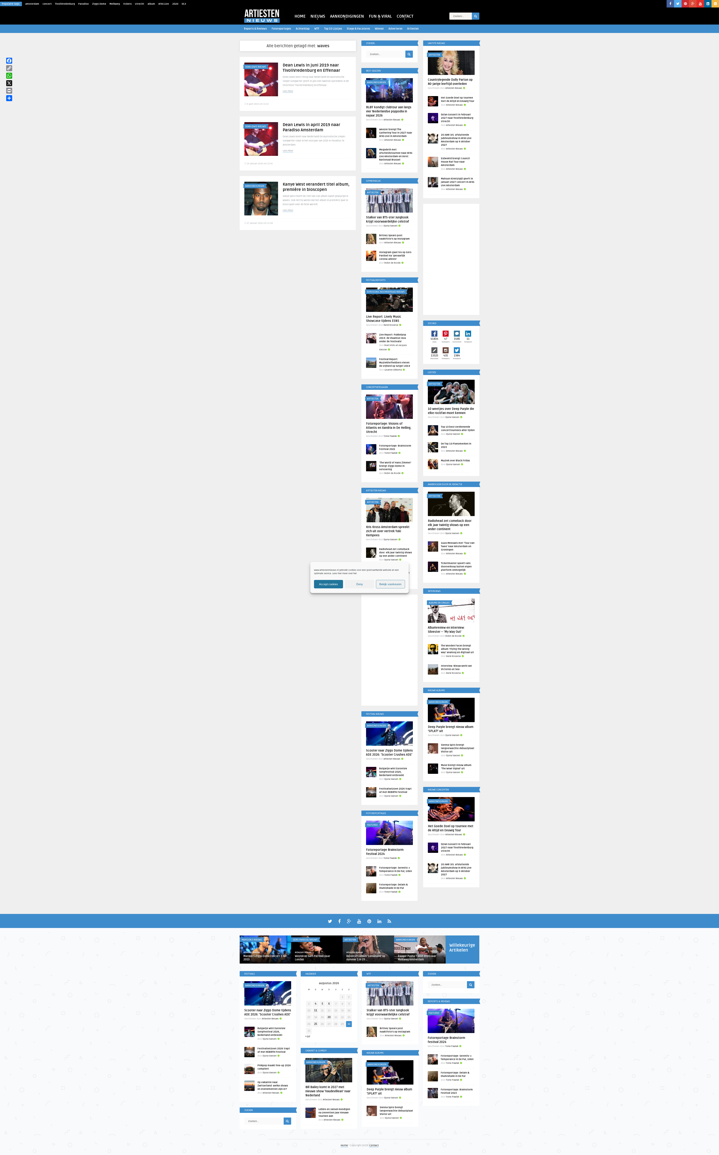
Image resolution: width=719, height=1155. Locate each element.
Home (344, 1145)
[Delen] (9, 98)
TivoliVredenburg (65, 3)
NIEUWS (317, 16)
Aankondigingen (254, 186)
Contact (374, 1145)
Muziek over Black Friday (455, 460)
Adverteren (395, 28)
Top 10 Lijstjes (333, 28)
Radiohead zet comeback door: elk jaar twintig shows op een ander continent (395, 552)
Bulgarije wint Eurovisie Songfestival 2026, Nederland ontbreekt (393, 772)
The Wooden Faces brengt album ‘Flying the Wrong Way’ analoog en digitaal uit (457, 649)
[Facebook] (9, 60)
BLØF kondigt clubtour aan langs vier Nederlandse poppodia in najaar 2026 (388, 111)
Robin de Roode (392, 263)
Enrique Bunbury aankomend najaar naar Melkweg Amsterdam (264, 958)
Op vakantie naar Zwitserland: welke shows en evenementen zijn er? (272, 1086)
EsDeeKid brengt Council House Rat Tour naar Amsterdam (455, 162)
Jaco (297, 952)
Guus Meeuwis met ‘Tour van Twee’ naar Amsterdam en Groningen (457, 546)
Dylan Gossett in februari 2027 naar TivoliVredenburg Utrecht (457, 118)
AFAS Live (163, 3)
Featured (372, 824)
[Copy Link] (9, 68)
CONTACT (405, 16)
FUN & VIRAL (380, 16)
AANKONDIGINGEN (347, 16)
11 (315, 1010)
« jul (307, 1036)
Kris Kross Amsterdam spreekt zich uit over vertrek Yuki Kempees (387, 531)
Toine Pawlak (390, 436)
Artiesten (413, 28)
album (151, 3)
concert (47, 3)
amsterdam (32, 3)
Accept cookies (328, 584)
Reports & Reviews (255, 28)
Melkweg (115, 3)
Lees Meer (288, 91)
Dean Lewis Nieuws (255, 66)
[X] (9, 83)
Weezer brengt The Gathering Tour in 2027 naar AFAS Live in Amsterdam (395, 133)
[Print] (9, 90)
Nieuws (349, 939)
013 (184, 3)
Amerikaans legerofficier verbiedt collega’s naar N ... (419, 958)
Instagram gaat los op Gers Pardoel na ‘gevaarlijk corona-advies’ (395, 256)
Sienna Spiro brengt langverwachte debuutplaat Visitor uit (457, 748)
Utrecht (139, 3)
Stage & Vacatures (358, 28)
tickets (127, 3)
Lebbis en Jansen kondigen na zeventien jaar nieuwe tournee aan (334, 1113)
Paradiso (83, 3)
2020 (175, 3)
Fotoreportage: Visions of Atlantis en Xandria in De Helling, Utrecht (388, 428)
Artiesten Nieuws (392, 120)
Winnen (379, 28)
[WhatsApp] (9, 75)
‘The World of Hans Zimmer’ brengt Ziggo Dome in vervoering (395, 466)
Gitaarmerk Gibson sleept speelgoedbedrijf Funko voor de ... (367, 958)
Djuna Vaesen (391, 226)
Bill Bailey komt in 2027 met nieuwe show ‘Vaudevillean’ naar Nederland (328, 1091)
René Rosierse (391, 325)
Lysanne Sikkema (393, 370)
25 (315, 1024)
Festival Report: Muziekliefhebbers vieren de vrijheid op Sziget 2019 (394, 363)
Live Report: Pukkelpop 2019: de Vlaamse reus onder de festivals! (392, 338)
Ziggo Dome (99, 3)
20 (329, 1017)
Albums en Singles (439, 602)
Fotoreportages (281, 28)
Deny (359, 584)
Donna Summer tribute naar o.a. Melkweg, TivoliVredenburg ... (314, 958)
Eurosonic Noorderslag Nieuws (386, 291)
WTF (316, 28)
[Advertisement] (389, 651)
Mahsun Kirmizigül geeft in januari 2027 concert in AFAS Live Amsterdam (457, 182)
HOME (300, 16)
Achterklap (303, 28)
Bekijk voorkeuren (390, 584)
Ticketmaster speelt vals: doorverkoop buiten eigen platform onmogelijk (456, 567)
